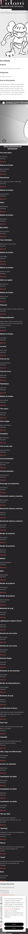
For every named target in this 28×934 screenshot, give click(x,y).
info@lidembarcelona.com (7, 894)
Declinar (14, 928)
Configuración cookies (14, 920)
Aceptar (14, 924)
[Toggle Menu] (0, 8)
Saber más (3, 161)
